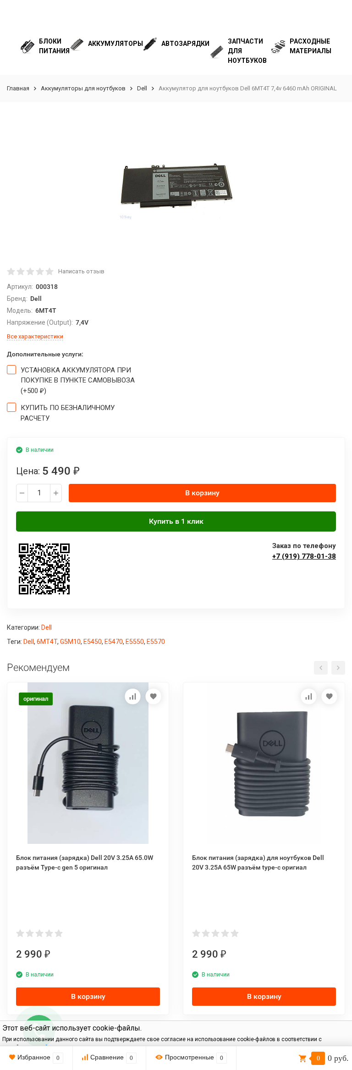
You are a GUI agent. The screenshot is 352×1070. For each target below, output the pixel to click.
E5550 (135, 641)
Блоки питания (54, 46)
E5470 (113, 641)
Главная (18, 88)
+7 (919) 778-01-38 (304, 556)
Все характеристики (35, 336)
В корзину (202, 492)
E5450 (92, 641)
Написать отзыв (81, 271)
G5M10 (70, 641)
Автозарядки (185, 43)
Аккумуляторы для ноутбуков (83, 88)
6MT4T (47, 641)
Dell (142, 88)
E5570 (156, 641)
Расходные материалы (310, 46)
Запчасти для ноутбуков (247, 51)
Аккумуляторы (115, 43)
